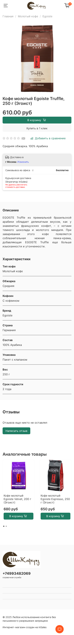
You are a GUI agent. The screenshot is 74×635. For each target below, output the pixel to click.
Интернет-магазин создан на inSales (25, 627)
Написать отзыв (16, 431)
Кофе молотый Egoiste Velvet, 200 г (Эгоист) (17, 499)
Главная (8, 16)
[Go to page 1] (3, 526)
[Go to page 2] (6, 526)
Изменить (23, 161)
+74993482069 (17, 573)
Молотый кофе (28, 16)
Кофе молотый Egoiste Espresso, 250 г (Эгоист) (55, 499)
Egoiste (47, 16)
